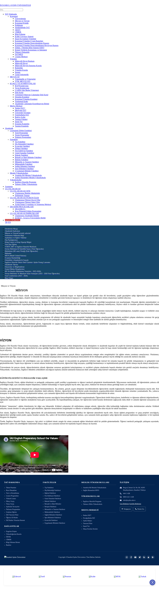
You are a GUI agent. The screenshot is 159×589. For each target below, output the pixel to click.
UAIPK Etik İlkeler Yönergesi (27, 90)
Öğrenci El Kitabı (12, 517)
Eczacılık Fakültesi (22, 146)
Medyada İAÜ (20, 110)
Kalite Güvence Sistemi (24, 36)
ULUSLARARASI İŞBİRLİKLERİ (24, 213)
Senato (17, 72)
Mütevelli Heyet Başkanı (24, 61)
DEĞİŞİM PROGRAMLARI (22, 207)
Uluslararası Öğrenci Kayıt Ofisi (27, 200)
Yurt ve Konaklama (12, 493)
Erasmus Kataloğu (22, 124)
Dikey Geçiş (10, 501)
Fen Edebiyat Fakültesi (24, 151)
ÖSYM (8, 537)
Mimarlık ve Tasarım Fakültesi (27, 162)
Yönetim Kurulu (21, 70)
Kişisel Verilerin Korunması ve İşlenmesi (31, 50)
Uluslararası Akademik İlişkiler (27, 216)
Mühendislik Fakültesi (23, 164)
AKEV (18, 30)
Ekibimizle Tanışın (22, 195)
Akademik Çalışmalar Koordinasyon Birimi (32, 104)
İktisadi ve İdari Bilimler (53, 504)
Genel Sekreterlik (22, 75)
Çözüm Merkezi (21, 57)
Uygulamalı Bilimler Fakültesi (27, 171)
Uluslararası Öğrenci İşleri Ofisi (27, 202)
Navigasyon (127, 509)
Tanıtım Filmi (87, 523)
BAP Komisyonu (21, 86)
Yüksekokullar (15, 180)
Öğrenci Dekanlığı (22, 52)
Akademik (9, 128)
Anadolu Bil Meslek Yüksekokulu (28, 175)
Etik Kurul (19, 92)
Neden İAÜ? (20, 108)
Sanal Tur (18, 122)
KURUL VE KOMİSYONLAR (23, 83)
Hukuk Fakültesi (21, 155)
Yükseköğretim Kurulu (13, 534)
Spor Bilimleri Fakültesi (24, 169)
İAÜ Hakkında (11, 14)
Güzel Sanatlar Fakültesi (24, 153)
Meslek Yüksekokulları (19, 173)
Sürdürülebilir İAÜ (22, 27)
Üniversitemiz (20, 19)
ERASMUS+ (20, 209)
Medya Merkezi (16, 106)
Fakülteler (14, 139)
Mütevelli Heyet (21, 63)
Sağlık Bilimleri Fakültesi (25, 166)
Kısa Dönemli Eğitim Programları (28, 211)
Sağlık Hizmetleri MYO (91, 490)
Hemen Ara (140, 509)
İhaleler (8, 545)
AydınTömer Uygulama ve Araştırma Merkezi (33, 204)
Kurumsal (14, 16)
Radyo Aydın (20, 117)
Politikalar (19, 25)
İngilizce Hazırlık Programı (25, 182)
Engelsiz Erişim (11, 531)
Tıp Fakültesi (20, 142)
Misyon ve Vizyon (22, 21)
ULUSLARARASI (12, 189)
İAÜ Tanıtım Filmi (12, 515)
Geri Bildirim (124, 504)
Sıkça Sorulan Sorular (90, 529)
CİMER (18, 32)
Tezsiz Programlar (22, 135)
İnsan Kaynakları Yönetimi (25, 39)
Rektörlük (19, 68)
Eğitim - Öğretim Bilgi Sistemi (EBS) (29, 48)
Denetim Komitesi (22, 97)
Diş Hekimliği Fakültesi (24, 144)
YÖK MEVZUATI (22, 81)
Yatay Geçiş (10, 504)
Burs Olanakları (11, 490)
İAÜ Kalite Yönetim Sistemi (15, 520)
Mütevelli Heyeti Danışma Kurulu (28, 66)
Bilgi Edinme (20, 34)
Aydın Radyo (87, 521)
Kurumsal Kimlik (22, 23)
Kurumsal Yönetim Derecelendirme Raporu (32, 43)
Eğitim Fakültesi (21, 148)
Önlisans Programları (13, 509)
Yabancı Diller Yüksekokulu (26, 184)
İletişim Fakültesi (21, 160)
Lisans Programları (12, 496)
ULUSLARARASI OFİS (20, 191)
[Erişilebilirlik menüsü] (152, 582)
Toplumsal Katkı (21, 101)
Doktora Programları (23, 137)
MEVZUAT (15, 77)
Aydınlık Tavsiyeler (12, 507)
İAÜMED (19, 54)
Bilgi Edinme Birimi (13, 542)
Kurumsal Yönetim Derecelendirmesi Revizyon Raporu (36, 45)
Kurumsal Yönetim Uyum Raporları (29, 41)
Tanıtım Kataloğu (22, 126)
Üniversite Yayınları (22, 113)
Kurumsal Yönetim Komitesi (26, 99)
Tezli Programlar (21, 133)
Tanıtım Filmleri (21, 119)
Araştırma (9, 186)
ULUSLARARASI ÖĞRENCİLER (24, 198)
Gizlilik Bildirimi (135, 504)
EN (9, 222)
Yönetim (13, 59)
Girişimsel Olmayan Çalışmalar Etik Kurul (31, 95)
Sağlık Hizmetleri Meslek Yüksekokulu (30, 178)
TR (6, 222)
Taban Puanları (11, 487)
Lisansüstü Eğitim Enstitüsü (21, 130)
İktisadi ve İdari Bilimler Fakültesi (28, 157)
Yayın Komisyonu (22, 88)
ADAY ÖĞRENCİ (12, 220)
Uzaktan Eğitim (11, 512)
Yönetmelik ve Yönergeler (25, 79)
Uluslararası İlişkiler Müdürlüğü (27, 193)
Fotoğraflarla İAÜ (22, 115)
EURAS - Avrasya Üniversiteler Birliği (30, 218)
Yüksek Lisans (11, 498)
